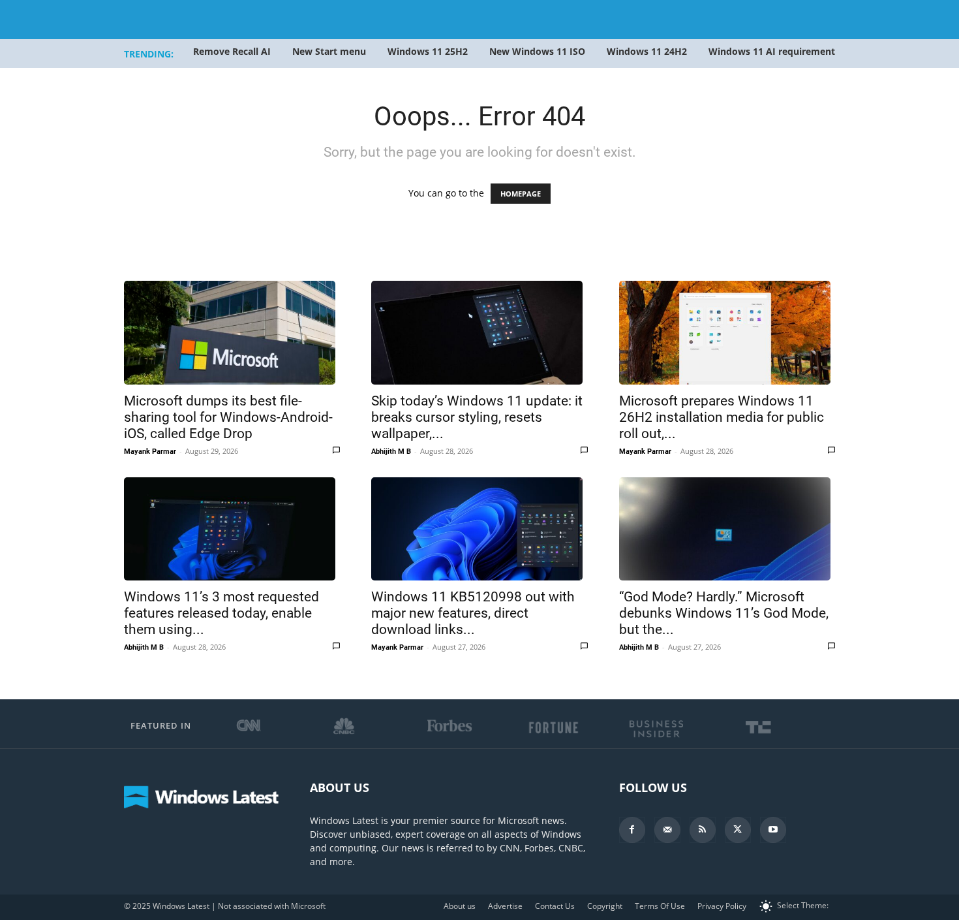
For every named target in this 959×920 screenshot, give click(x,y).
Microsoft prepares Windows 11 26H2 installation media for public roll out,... (721, 417)
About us (460, 906)
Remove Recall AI (232, 51)
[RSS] (703, 830)
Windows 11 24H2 (647, 51)
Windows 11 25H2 (428, 51)
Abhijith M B (391, 451)
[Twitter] (738, 830)
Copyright (604, 906)
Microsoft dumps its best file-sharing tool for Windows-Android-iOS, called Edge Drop (228, 417)
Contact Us (555, 906)
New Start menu (329, 51)
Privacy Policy (721, 906)
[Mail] (667, 830)
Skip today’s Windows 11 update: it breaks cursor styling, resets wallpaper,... (477, 417)
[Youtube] (773, 830)
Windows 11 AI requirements (774, 51)
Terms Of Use (660, 906)
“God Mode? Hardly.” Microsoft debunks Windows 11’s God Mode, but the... (724, 613)
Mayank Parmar (150, 451)
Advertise (505, 906)
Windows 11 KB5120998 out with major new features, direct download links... (473, 613)
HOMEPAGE (520, 193)
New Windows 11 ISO (537, 51)
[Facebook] (632, 830)
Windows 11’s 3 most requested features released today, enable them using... (221, 613)
